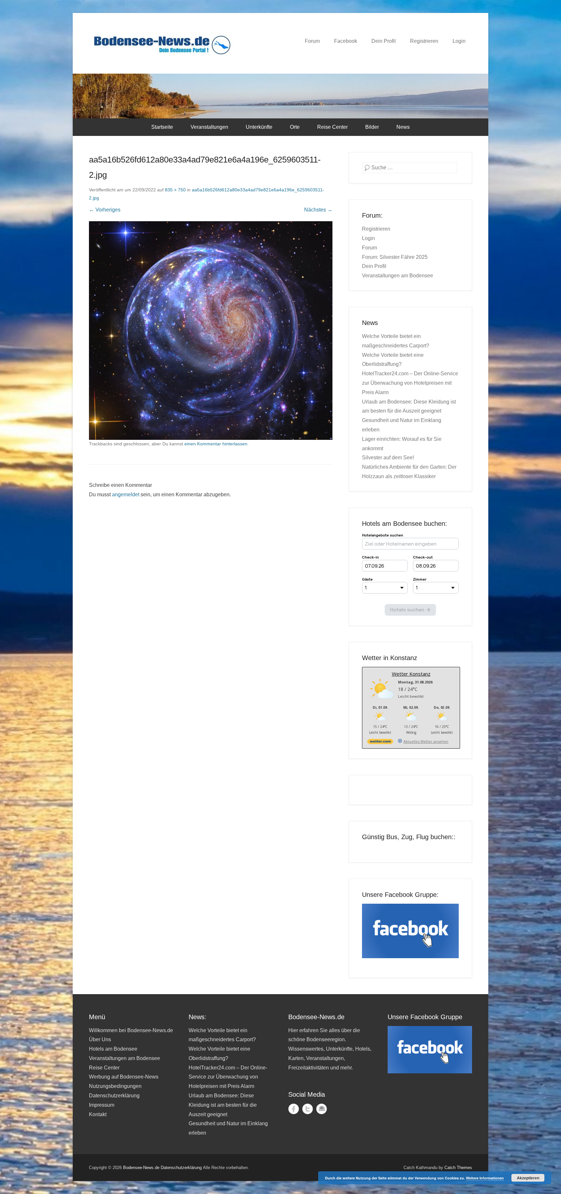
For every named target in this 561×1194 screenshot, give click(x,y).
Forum (312, 41)
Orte (295, 127)
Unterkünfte (259, 127)
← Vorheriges (104, 209)
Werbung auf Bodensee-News (123, 1076)
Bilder (372, 127)
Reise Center (332, 127)
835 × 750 (175, 189)
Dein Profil (383, 41)
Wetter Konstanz (411, 673)
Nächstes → (318, 209)
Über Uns (100, 1039)
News (403, 127)
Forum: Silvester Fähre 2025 (395, 257)
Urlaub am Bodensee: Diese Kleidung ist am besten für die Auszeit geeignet (223, 1105)
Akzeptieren (528, 1178)
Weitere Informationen (485, 1178)
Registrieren (424, 41)
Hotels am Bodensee (113, 1049)
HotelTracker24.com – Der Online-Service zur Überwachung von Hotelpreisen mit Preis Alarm (410, 383)
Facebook (345, 41)
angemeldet (125, 494)
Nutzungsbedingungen (115, 1086)
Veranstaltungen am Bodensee (397, 275)
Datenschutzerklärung (114, 1095)
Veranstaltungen (209, 127)
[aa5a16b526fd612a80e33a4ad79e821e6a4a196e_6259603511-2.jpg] (210, 330)
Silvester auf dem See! (388, 457)
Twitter (307, 1109)
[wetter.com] (380, 742)
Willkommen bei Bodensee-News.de (131, 1030)
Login (459, 41)
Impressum (101, 1105)
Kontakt (97, 1114)
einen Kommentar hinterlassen (215, 443)
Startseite (162, 127)
